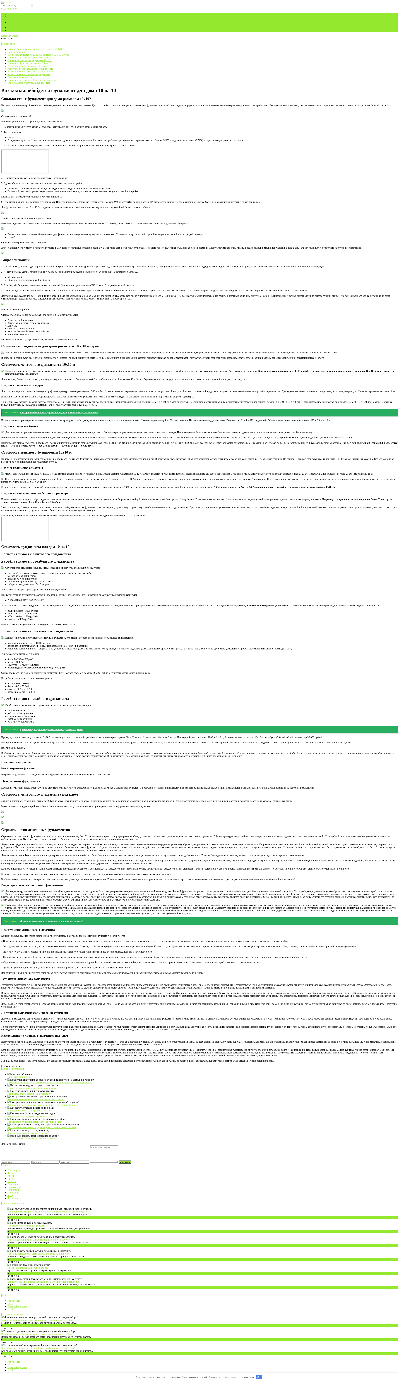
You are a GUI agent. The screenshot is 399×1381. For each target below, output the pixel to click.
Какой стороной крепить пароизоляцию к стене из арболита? (40, 1239)
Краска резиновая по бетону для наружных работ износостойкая (41, 1127)
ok (2, 8)
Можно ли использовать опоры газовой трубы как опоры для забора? (38, 1320)
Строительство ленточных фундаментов (28, 82)
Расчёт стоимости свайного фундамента (28, 74)
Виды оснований (16, 52)
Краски (11, 1175)
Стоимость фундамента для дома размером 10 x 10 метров (38, 54)
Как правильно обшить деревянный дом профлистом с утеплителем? (38, 1348)
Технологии (13, 1189)
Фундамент (13, 1198)
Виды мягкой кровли (18, 1077)
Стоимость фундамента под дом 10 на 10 (29, 63)
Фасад (10, 1195)
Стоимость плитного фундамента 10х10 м (29, 60)
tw (11, 8)
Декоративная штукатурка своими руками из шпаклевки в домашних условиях (49, 1082)
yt (5, 8)
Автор (10, 25)
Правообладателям (17, 27)
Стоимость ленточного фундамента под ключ (31, 80)
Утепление (13, 1192)
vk (15, 8)
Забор (10, 1173)
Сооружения (14, 1187)
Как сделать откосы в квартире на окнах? (29, 1110)
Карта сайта (13, 16)
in (13, 8)
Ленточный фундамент (19, 77)
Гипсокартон (14, 1170)
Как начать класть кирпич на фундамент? (29, 1093)
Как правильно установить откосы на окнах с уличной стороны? (41, 1105)
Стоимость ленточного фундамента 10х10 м (30, 57)
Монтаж (11, 1181)
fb (7, 8)
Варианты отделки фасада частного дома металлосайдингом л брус (43, 1281)
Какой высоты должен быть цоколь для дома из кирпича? (38, 1253)
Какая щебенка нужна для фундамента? (28, 1225)
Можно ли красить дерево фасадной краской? (31, 1138)
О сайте (11, 30)
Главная (11, 14)
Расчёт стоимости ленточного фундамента (30, 71)
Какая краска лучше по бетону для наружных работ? (35, 1121)
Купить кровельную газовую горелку (27, 1133)
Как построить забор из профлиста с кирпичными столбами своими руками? (48, 1211)
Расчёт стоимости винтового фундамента (29, 66)
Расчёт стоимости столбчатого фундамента (30, 68)
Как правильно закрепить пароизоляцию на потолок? (36, 1099)
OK (258, 1377)
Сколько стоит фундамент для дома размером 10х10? (35, 49)
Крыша (11, 1178)
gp (9, 8)
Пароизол (12, 1184)
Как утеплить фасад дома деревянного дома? (31, 1116)
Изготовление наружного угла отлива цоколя (31, 1088)
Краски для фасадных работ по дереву (27, 1267)
